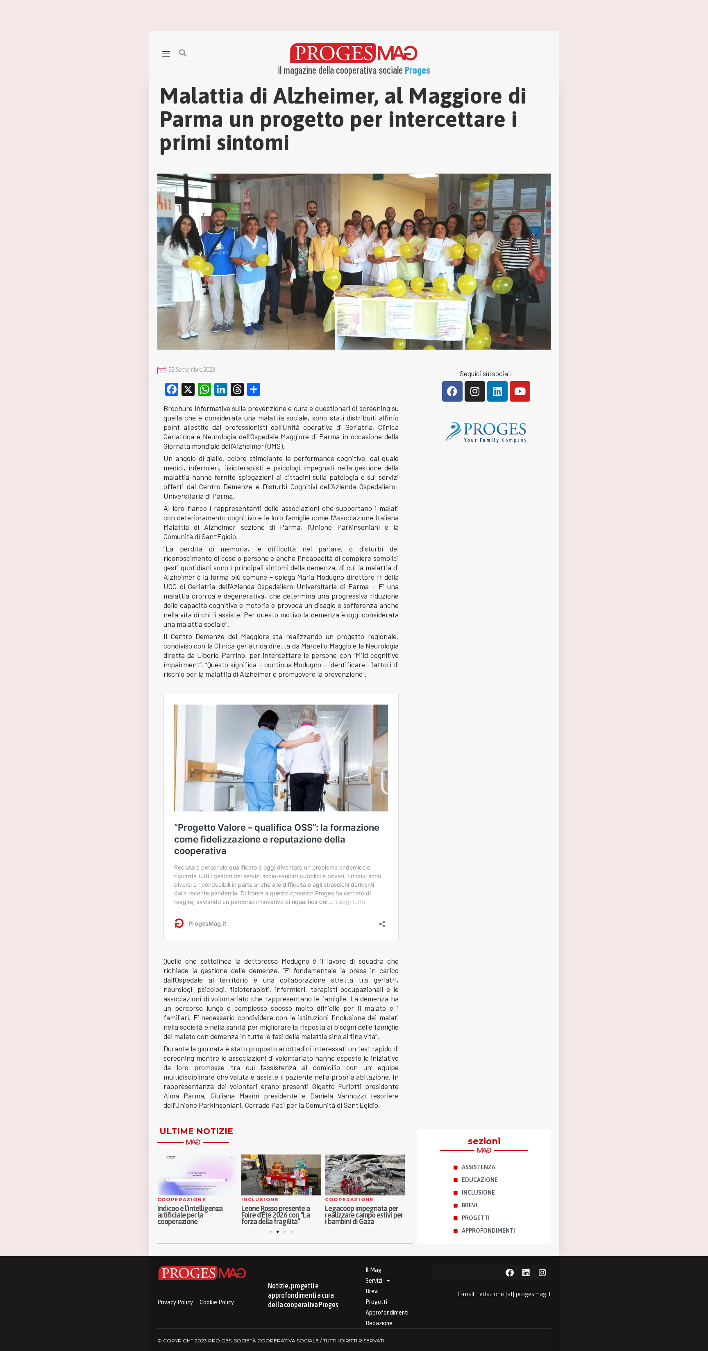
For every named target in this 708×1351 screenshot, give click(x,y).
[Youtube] (520, 391)
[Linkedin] (497, 391)
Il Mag (373, 1270)
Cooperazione (181, 1199)
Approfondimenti (386, 1312)
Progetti (376, 1302)
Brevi (372, 1291)
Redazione (379, 1323)
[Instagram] (475, 391)
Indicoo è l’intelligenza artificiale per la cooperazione (189, 1215)
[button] (271, 1232)
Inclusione (260, 1199)
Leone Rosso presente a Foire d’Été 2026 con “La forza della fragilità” (275, 1215)
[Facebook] (452, 391)
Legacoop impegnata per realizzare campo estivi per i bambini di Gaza (364, 1215)
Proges (418, 70)
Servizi (373, 1280)
